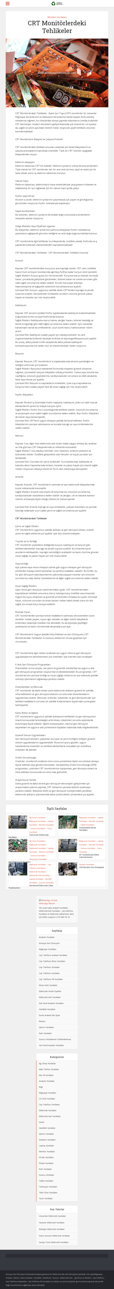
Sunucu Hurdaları (38, 828)
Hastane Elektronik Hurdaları (51, 1222)
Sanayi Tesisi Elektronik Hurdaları (53, 1242)
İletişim (42, 1021)
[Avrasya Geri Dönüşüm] (57, 3)
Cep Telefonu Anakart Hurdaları (53, 955)
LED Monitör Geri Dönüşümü (91, 867)
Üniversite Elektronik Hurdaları (52, 1216)
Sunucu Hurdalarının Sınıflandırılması (55, 1039)
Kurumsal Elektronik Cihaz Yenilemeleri (30, 886)
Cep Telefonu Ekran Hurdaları (52, 961)
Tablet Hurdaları (87, 825)
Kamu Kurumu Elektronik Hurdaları (54, 1235)
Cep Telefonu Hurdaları (49, 967)
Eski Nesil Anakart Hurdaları (51, 1003)
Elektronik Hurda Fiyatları (50, 991)
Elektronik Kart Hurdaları (39, 875)
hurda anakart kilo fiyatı (49, 1015)
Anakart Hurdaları (46, 937)
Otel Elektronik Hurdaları (19, 862)
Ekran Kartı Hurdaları (48, 985)
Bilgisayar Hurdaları (37, 821)
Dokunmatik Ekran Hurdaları (87, 828)
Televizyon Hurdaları (38, 859)
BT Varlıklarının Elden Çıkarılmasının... (89, 855)
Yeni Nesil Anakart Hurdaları (51, 1045)
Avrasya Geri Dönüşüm (49, 943)
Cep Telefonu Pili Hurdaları (51, 979)
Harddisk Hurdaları (47, 1009)
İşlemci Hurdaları (46, 1027)
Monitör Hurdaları (57, 17)
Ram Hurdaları (45, 1033)
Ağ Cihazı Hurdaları (37, 817)
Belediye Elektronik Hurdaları (52, 1229)
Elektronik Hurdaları (37, 848)
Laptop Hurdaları (36, 879)
